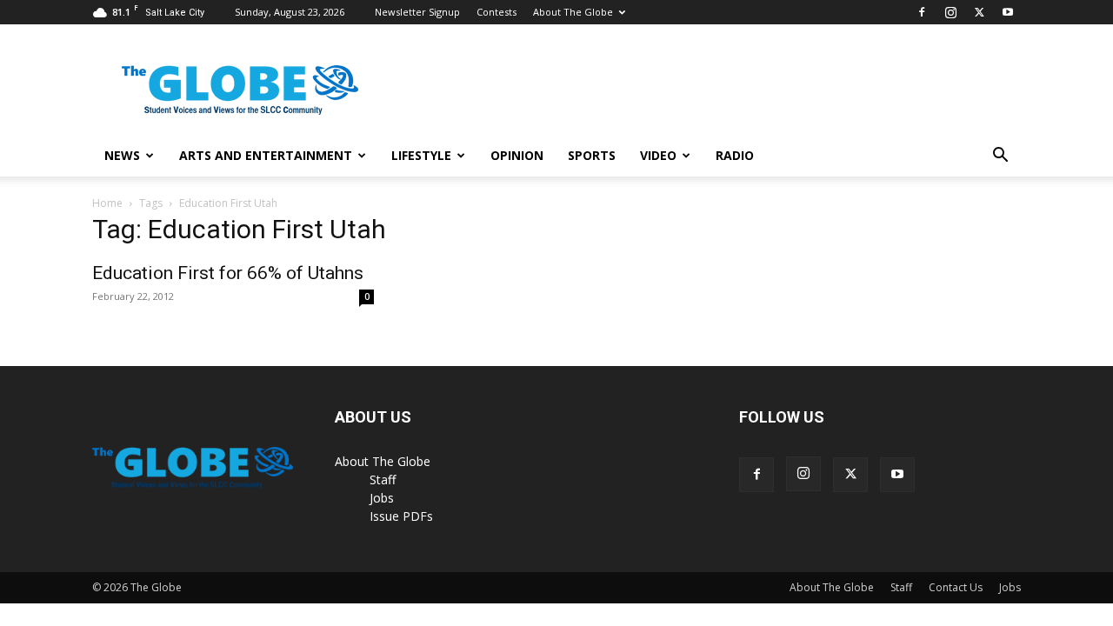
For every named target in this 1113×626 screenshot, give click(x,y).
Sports (592, 155)
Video (658, 155)
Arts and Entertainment (265, 155)
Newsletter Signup (417, 11)
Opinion (516, 155)
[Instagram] (950, 12)
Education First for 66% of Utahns (227, 273)
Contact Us (956, 587)
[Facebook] (922, 12)
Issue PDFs (401, 516)
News (122, 155)
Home (107, 203)
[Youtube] (1008, 12)
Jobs (382, 497)
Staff (383, 479)
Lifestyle (421, 155)
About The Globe (573, 11)
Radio (735, 155)
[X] (979, 12)
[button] (1000, 157)
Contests (497, 11)
